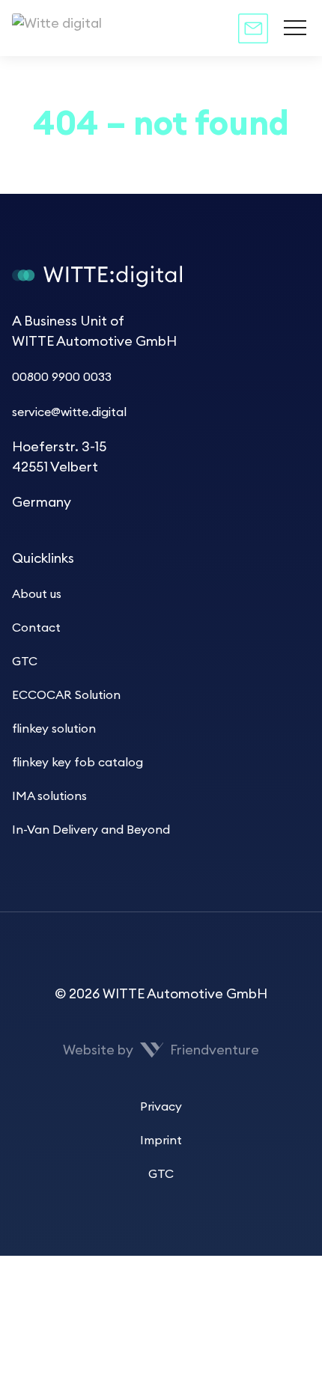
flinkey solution (54, 729)
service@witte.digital (69, 412)
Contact (36, 628)
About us (36, 594)
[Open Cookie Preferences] (112, 1363)
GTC (24, 662)
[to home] (97, 28)
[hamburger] (295, 28)
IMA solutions (49, 796)
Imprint (161, 1140)
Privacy (161, 1107)
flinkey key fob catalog (77, 763)
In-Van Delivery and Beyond (91, 830)
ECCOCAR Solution (66, 695)
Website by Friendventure (161, 1050)
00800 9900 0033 (62, 377)
